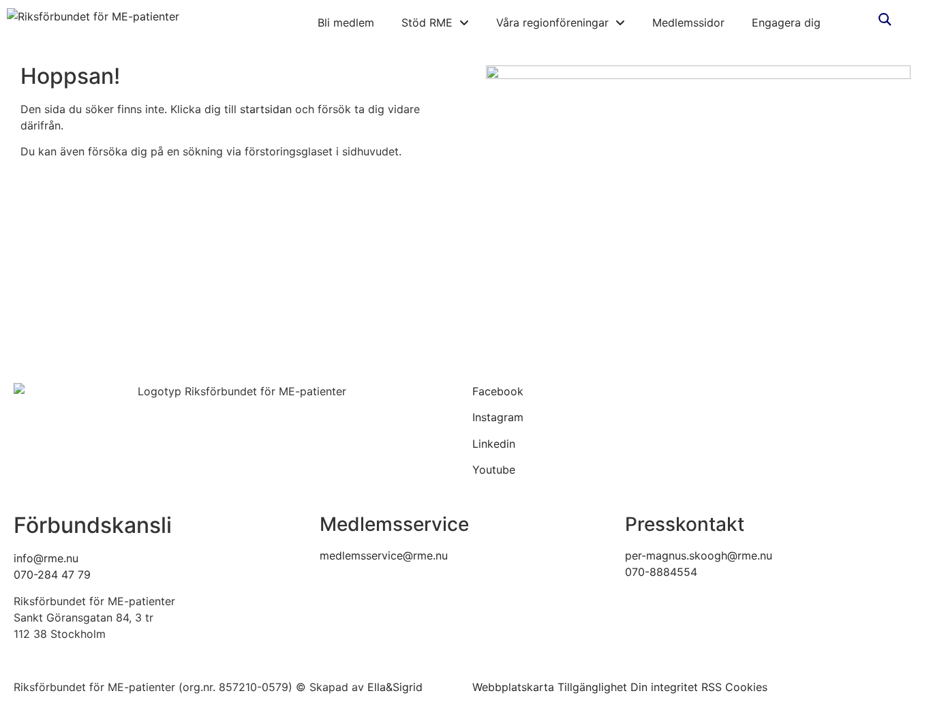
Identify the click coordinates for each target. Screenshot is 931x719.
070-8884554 (661, 572)
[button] (884, 19)
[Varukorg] (860, 18)
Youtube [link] (493, 469)
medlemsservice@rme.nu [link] (384, 555)
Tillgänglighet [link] (592, 687)
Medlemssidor (688, 22)
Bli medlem (346, 22)
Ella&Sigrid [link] (395, 687)
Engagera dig (786, 22)
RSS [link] (711, 687)
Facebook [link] (497, 391)
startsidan (266, 109)
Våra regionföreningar (552, 22)
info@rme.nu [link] (46, 558)
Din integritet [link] (664, 687)
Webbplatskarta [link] (513, 687)
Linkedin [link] (493, 443)
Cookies (746, 687)
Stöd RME (427, 22)
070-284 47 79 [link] (52, 574)
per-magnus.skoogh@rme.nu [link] (698, 555)
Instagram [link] (497, 417)
